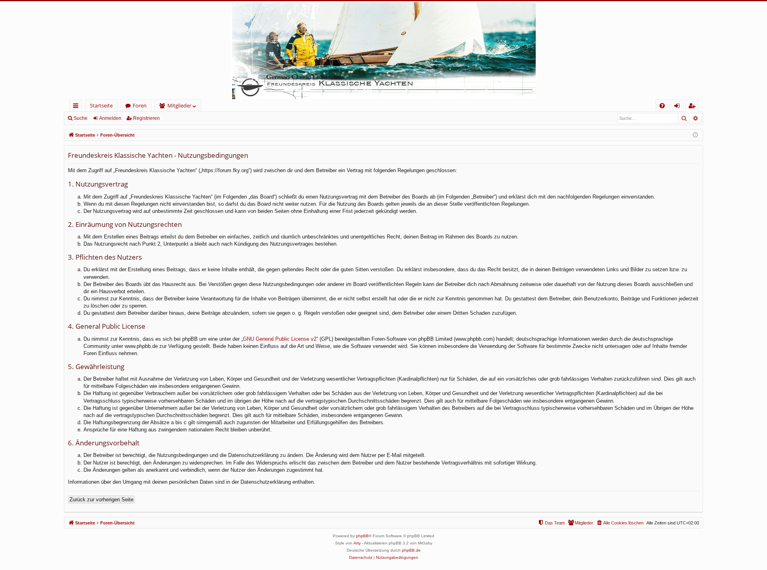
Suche (80, 118)
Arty (357, 543)
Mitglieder (179, 105)
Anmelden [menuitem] (678, 107)
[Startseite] (383, 50)
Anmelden (110, 118)
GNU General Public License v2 (279, 339)
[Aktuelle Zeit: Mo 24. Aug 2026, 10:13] (695, 135)
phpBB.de (411, 550)
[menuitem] (662, 105)
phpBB (362, 536)
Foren (140, 105)
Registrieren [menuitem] (693, 107)
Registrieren (146, 118)
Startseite (101, 105)
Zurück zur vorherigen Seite (101, 499)
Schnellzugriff (77, 107)
